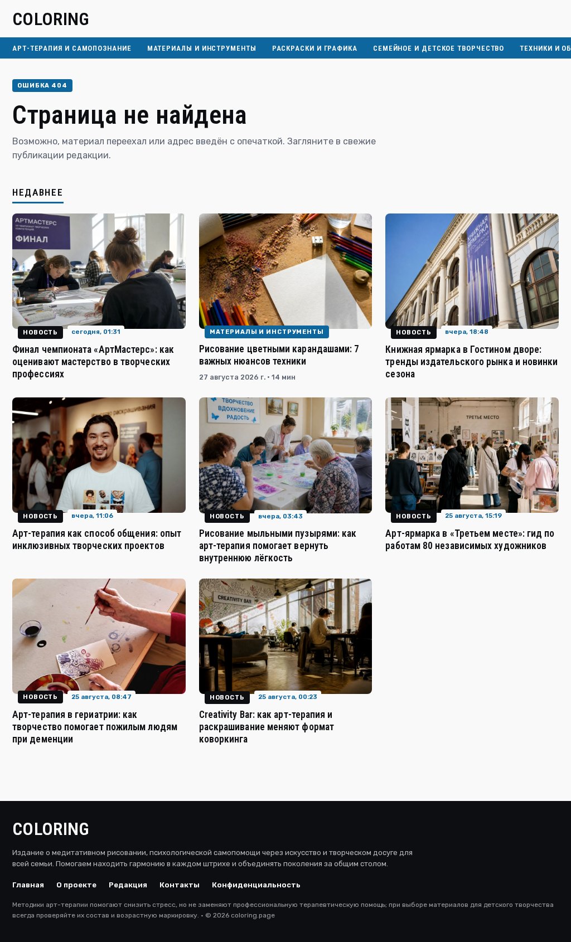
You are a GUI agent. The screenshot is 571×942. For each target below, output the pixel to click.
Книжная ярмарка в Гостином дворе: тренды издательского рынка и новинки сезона (471, 362)
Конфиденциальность (256, 884)
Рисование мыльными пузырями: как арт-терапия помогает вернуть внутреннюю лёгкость (278, 546)
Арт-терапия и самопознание (72, 48)
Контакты (179, 884)
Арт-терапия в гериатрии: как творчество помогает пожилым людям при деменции (94, 727)
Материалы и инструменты (202, 48)
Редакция (128, 884)
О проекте (76, 884)
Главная (28, 884)
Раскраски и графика (314, 48)
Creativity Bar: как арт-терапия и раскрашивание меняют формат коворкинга (266, 727)
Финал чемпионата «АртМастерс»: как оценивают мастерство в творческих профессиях (93, 362)
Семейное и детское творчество (438, 48)
